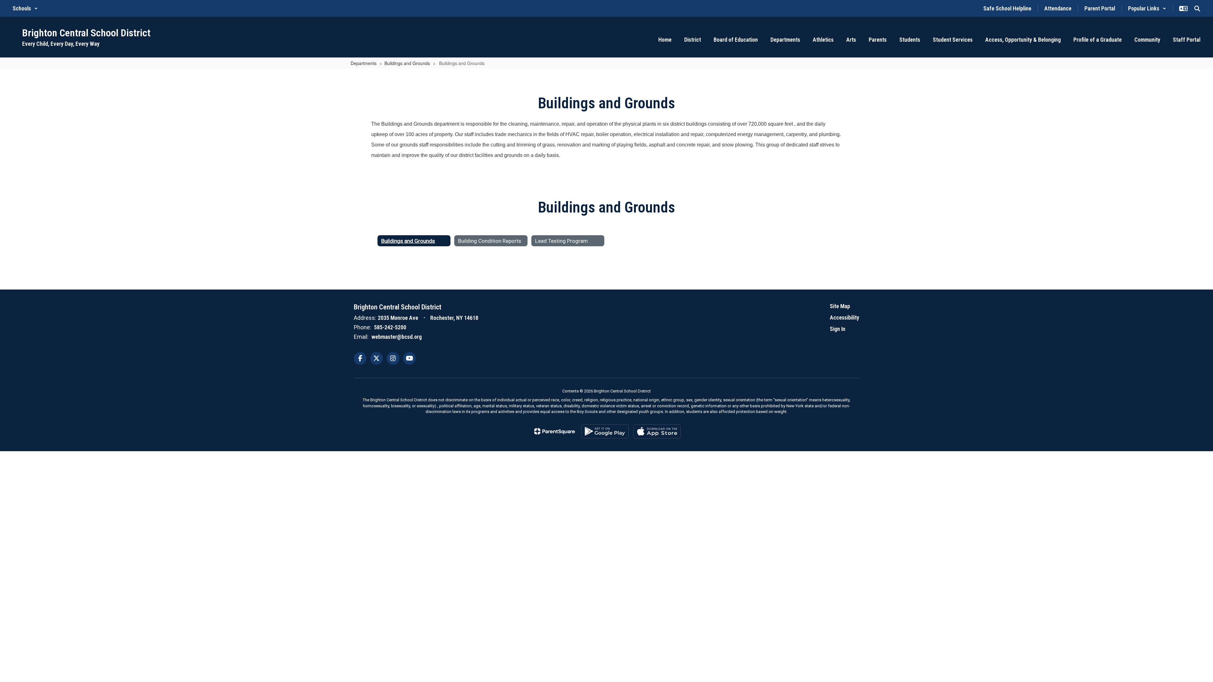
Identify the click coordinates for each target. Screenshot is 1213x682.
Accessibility (844, 317)
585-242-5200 (390, 327)
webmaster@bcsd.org (396, 336)
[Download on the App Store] (657, 431)
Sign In (837, 329)
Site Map (840, 306)
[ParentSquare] (554, 431)
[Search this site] (1197, 8)
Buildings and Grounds (407, 63)
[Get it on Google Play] (605, 431)
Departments (364, 63)
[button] (25, 8)
